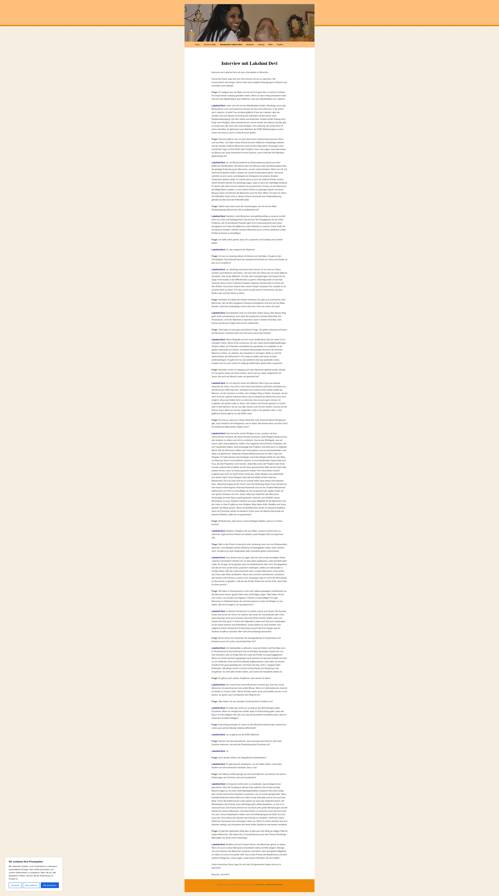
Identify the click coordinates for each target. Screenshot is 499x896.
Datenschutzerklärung (274, 884)
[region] (33, 874)
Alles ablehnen (31, 885)
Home (197, 44)
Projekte (280, 44)
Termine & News (210, 44)
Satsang (261, 44)
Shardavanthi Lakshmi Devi (231, 44)
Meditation (250, 44)
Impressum (260, 884)
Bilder (270, 44)
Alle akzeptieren (49, 885)
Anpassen (15, 885)
